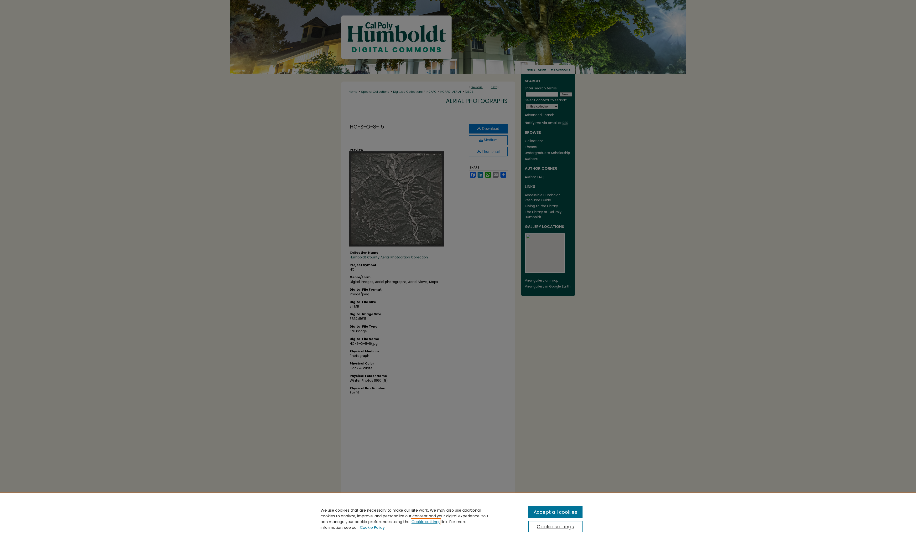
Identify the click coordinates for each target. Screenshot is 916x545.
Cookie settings (425, 521)
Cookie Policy (372, 527)
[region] (458, 519)
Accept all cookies (555, 512)
